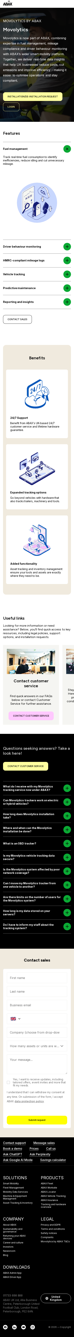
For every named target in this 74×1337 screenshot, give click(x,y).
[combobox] (37, 1032)
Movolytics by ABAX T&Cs (55, 1241)
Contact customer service (31, 715)
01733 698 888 (13, 1295)
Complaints (47, 1237)
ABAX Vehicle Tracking (53, 1196)
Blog (5, 1255)
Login (11, 106)
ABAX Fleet (47, 1183)
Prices (34, 1148)
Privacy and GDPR (51, 1225)
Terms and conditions (53, 1229)
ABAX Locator (48, 1192)
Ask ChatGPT (12, 1154)
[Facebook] (5, 1327)
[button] (67, 149)
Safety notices (49, 1233)
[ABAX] (7, 3)
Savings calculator (53, 1160)
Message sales (43, 1143)
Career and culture (13, 1242)
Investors (8, 1247)
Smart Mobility (11, 1183)
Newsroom (9, 1251)
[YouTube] (23, 1327)
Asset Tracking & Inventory (18, 1203)
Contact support (14, 1143)
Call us (51, 1148)
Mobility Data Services (15, 1192)
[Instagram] (32, 1327)
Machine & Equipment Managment (15, 1197)
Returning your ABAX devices (14, 1237)
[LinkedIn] (14, 1327)
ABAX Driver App (12, 1277)
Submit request (37, 1120)
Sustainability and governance (12, 1230)
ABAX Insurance (49, 1200)
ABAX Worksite (49, 1187)
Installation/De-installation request (33, 96)
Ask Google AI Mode (18, 1160)
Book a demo (12, 1148)
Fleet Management (13, 1187)
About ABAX (9, 1225)
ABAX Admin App (12, 1273)
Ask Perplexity (40, 1154)
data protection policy (29, 1101)
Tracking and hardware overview (53, 1205)
